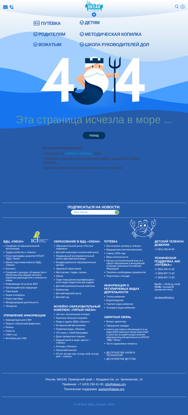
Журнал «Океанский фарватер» (23, 323)
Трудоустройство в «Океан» (21, 252)
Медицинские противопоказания (124, 249)
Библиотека (62, 289)
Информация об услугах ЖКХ (22, 284)
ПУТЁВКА (51, 23)
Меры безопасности (117, 257)
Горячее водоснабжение (119, 304)
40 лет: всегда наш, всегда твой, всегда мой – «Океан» (77, 355)
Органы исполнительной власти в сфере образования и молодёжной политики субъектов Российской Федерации (125, 264)
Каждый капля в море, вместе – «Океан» (73, 341)
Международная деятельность (22, 302)
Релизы (10, 327)
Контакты (11, 268)
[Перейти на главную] (94, 6)
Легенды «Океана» (66, 346)
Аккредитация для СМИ (18, 320)
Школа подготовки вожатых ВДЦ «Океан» (23, 263)
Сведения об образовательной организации (22, 247)
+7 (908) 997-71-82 (164, 273)
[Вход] (183, 7)
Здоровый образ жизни (68, 268)
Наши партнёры (14, 298)
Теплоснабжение (115, 296)
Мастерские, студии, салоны (71, 272)
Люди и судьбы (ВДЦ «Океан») (72, 321)
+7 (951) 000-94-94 (164, 249)
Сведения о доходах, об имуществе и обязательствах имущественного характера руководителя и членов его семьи (26, 276)
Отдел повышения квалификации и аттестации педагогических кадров (75, 281)
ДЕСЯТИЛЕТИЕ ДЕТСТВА (121, 359)
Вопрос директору (116, 321)
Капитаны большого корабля (71, 318)
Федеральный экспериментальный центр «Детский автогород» (75, 257)
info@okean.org (5, 7)
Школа (59, 276)
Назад (94, 135)
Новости (10, 331)
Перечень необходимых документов (126, 272)
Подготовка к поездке (118, 276)
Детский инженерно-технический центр (77, 252)
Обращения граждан (117, 325)
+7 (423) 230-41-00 (11, 7)
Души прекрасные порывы (70, 336)
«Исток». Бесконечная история (73, 314)
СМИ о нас (11, 334)
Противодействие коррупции (21, 287)
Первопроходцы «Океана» (70, 329)
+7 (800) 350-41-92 (164, 269)
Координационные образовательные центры (76, 263)
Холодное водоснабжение (120, 307)
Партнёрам (12, 291)
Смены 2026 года (115, 253)
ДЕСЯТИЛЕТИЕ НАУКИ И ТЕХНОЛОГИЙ (120, 354)
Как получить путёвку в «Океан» (123, 246)
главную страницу (78, 153)
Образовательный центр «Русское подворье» (74, 247)
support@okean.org (111, 389)
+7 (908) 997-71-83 (164, 277)
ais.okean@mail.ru (164, 297)
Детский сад (62, 297)
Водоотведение (115, 300)
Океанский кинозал (66, 350)
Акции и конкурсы (15, 295)
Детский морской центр (68, 293)
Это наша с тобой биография (72, 332)
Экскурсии (11, 306)
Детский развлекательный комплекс (75, 286)
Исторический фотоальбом (70, 325)
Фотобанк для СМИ (16, 338)
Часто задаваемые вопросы (121, 343)
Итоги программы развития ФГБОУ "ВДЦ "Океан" (25, 257)
